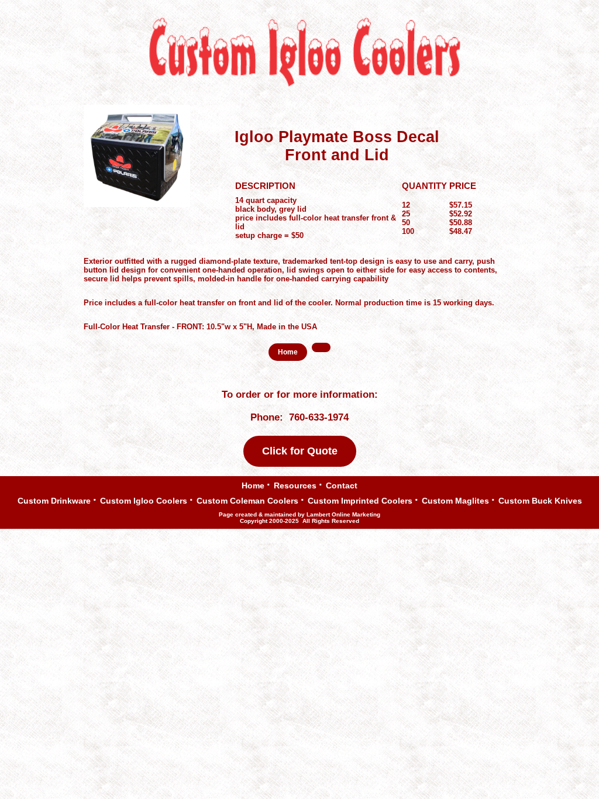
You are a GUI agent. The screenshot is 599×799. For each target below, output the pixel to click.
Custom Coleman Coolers (247, 500)
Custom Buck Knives (540, 500)
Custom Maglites (455, 500)
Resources (295, 484)
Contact (341, 484)
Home (253, 486)
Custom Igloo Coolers (143, 500)
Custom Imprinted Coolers (360, 500)
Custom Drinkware (54, 501)
